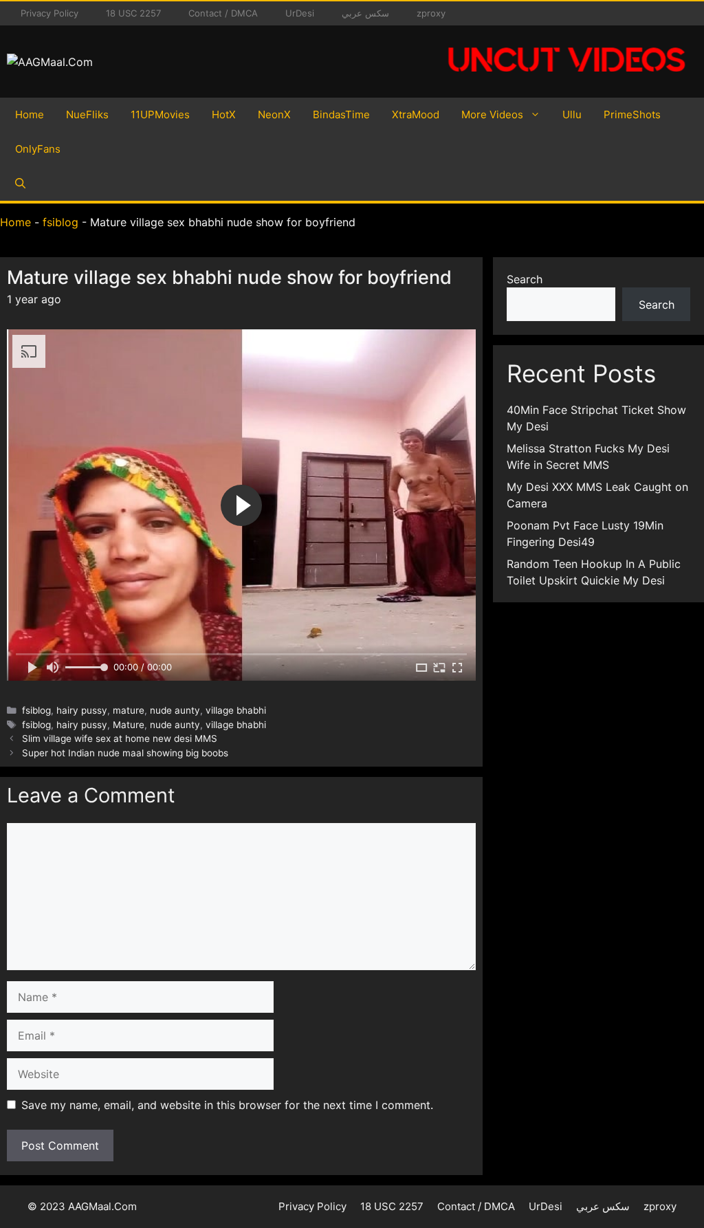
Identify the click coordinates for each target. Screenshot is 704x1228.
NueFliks (87, 114)
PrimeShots (632, 114)
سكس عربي (365, 13)
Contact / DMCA (223, 13)
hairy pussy (81, 710)
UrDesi (299, 13)
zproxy (431, 13)
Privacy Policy (49, 13)
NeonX (274, 114)
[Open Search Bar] (20, 183)
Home (29, 114)
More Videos (492, 114)
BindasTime (341, 114)
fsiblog (60, 222)
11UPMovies (160, 114)
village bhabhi (236, 710)
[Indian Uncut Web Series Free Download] (566, 79)
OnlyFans (37, 148)
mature (128, 710)
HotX (224, 114)
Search (524, 279)
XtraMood (415, 114)
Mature (128, 724)
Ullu (572, 114)
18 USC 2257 (133, 13)
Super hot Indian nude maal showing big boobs (125, 752)
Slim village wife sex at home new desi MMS (119, 738)
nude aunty (175, 710)
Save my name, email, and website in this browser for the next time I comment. (227, 1105)
